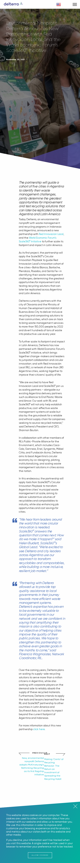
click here (39, 729)
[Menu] (74, 4)
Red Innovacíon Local (51, 234)
